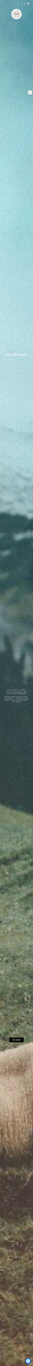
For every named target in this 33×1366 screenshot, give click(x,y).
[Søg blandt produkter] (30, 92)
